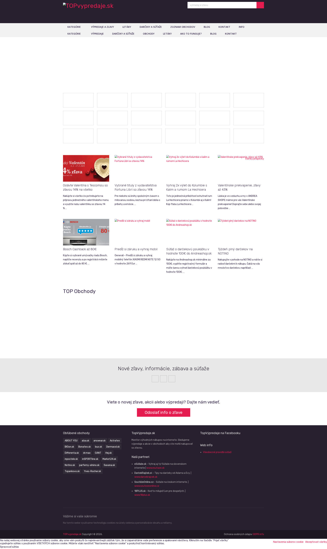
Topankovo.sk (72, 471)
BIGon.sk (69, 446)
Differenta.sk (72, 452)
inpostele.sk (71, 459)
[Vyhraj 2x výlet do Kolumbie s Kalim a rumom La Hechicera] (189, 168)
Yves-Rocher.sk (92, 471)
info (241, 26)
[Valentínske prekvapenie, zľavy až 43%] (241, 168)
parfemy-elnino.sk (89, 465)
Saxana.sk (109, 465)
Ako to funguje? (191, 33)
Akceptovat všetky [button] (316, 541)
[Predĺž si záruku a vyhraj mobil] (138, 232)
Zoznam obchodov (182, 26)
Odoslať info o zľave (163, 412)
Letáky (126, 26)
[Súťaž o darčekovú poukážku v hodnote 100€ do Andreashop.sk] (189, 232)
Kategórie (74, 26)
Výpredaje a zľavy (102, 26)
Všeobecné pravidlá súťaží (217, 452)
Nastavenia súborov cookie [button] (288, 541)
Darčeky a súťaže (151, 26)
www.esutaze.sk (155, 467)
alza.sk (85, 440)
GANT (98, 452)
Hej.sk (108, 452)
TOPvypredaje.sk (72, 534)
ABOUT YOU (71, 440)
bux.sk (98, 446)
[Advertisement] (163, 62)
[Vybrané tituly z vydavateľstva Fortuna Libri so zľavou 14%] (138, 168)
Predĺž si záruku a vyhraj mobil (136, 249)
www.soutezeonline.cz (146, 485)
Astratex (115, 440)
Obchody (148, 33)
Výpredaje (97, 33)
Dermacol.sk (113, 446)
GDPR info (258, 534)
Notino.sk (70, 465)
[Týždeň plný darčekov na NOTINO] (241, 232)
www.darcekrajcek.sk (145, 476)
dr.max (87, 452)
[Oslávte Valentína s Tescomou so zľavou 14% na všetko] (86, 168)
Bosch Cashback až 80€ (80, 249)
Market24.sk (109, 459)
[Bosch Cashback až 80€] (86, 232)
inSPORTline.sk (90, 459)
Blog (207, 26)
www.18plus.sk (142, 495)
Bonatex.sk (84, 446)
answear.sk (100, 440)
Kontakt (224, 26)
